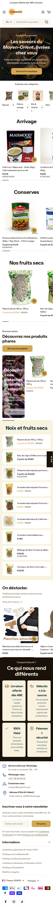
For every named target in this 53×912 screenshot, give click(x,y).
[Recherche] (46, 22)
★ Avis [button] (51, 459)
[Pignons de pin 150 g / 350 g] (20, 287)
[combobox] (26, 22)
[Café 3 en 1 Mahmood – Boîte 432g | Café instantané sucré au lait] (20, 146)
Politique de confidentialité (35, 834)
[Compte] (43, 12)
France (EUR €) (13, 880)
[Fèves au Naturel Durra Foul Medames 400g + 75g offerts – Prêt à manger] (20, 217)
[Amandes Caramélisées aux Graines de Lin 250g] (9, 537)
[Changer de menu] (4, 12)
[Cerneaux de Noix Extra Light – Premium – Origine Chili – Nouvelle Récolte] (9, 569)
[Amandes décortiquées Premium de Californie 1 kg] (9, 489)
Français (32, 880)
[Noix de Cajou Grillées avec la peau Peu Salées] (9, 457)
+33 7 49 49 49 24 (16, 778)
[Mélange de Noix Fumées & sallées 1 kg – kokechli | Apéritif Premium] (9, 553)
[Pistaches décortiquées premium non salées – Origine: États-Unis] (9, 473)
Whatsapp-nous (16, 774)
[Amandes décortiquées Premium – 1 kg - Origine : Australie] (9, 505)
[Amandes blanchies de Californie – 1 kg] (9, 521)
